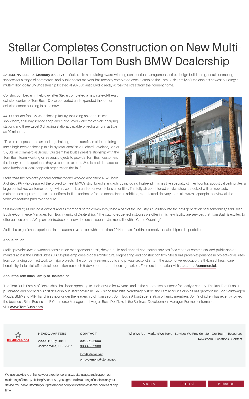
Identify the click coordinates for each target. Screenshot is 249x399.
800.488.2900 (90, 346)
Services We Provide (189, 333)
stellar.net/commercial (198, 266)
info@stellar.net (91, 354)
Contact (236, 339)
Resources (235, 333)
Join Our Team (215, 333)
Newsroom (205, 339)
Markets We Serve (160, 333)
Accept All (149, 384)
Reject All (187, 384)
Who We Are (136, 333)
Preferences (226, 384)
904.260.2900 (90, 341)
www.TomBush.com (26, 307)
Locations (222, 339)
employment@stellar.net (98, 359)
